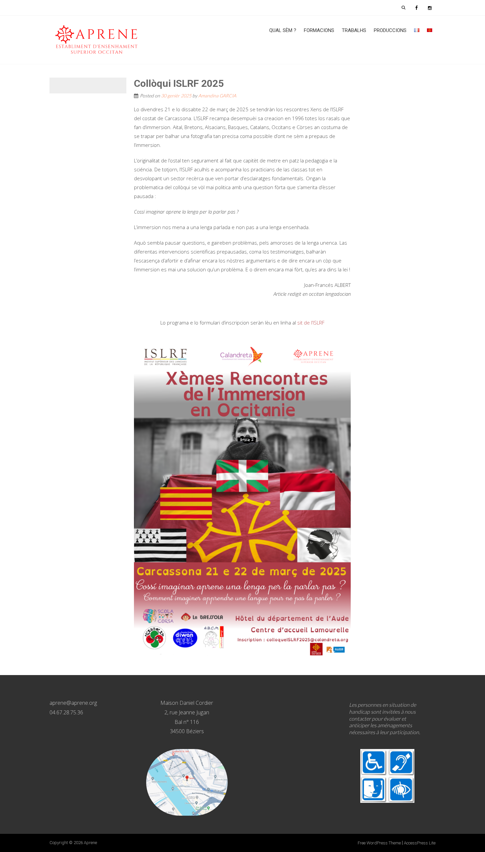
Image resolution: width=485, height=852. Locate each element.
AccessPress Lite (420, 842)
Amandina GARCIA (217, 95)
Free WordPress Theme (379, 842)
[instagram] (430, 8)
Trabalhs (354, 30)
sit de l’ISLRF (310, 322)
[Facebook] (416, 8)
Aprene (90, 842)
